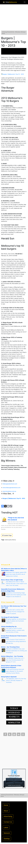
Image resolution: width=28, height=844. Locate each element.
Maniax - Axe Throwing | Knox (10, 647)
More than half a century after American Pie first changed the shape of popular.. (15, 611)
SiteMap (7, 839)
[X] (10, 734)
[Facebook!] (5, 734)
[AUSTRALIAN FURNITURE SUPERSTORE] (14, 778)
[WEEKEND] (14, 716)
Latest (6, 827)
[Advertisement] (14, 18)
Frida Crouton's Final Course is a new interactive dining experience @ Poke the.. (16, 641)
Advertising (8, 816)
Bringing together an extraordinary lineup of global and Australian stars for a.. (16, 621)
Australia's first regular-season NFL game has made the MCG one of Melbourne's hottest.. (16, 574)
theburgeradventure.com (10, 484)
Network (7, 833)
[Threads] (23, 734)
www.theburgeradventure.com (11, 487)
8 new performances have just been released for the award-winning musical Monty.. (15, 671)
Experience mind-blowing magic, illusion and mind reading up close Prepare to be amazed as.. (16, 594)
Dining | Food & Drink (8, 32)
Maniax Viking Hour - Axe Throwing (12, 656)
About (6, 811)
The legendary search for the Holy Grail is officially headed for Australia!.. (16, 680)
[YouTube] (14, 734)
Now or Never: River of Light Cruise (12, 580)
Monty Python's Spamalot (9, 676)
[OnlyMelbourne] (4, 2)
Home (6, 805)
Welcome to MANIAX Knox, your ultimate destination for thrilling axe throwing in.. (16, 650)
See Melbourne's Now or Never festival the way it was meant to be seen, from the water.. (16, 583)
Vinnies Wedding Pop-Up (8, 626)
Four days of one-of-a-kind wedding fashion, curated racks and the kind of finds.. (15, 630)
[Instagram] (18, 734)
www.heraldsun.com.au (9, 491)
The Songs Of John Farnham (10, 617)
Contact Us (8, 822)
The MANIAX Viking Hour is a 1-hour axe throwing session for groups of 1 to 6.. (15, 660)
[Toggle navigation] (24, 2)
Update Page (8, 535)
